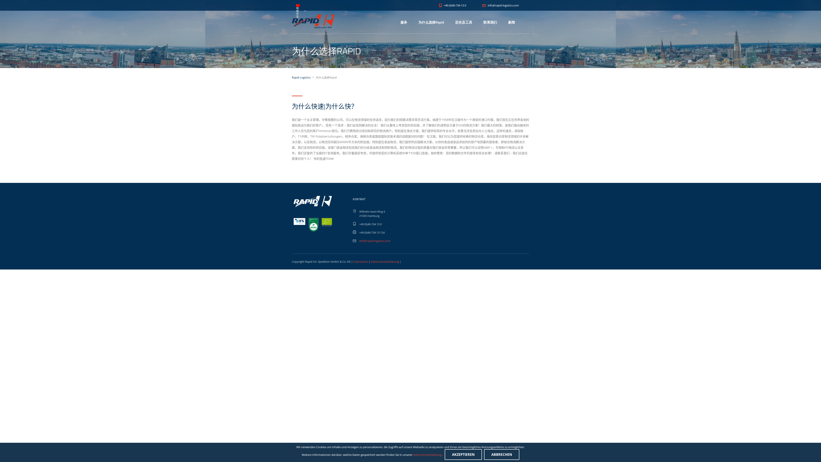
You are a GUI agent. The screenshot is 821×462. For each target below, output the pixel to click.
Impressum (361, 262)
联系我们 (490, 22)
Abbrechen (501, 454)
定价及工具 (463, 22)
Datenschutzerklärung (385, 262)
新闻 (511, 22)
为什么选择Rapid (431, 22)
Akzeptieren (463, 454)
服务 (403, 22)
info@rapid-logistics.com (374, 241)
